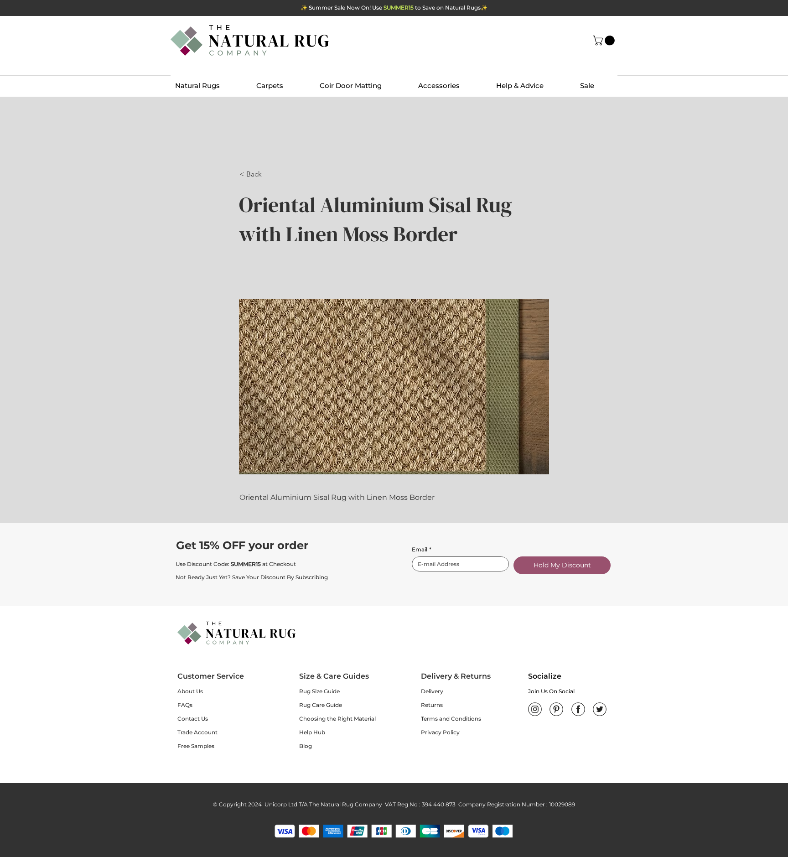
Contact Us (192, 718)
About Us (190, 691)
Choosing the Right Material (337, 718)
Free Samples (195, 746)
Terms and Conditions (451, 718)
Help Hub (312, 732)
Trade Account (197, 732)
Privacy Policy (440, 732)
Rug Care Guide (320, 704)
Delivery (432, 691)
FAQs (184, 704)
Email (421, 549)
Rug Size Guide (319, 691)
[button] (605, 41)
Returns (432, 704)
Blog (305, 746)
